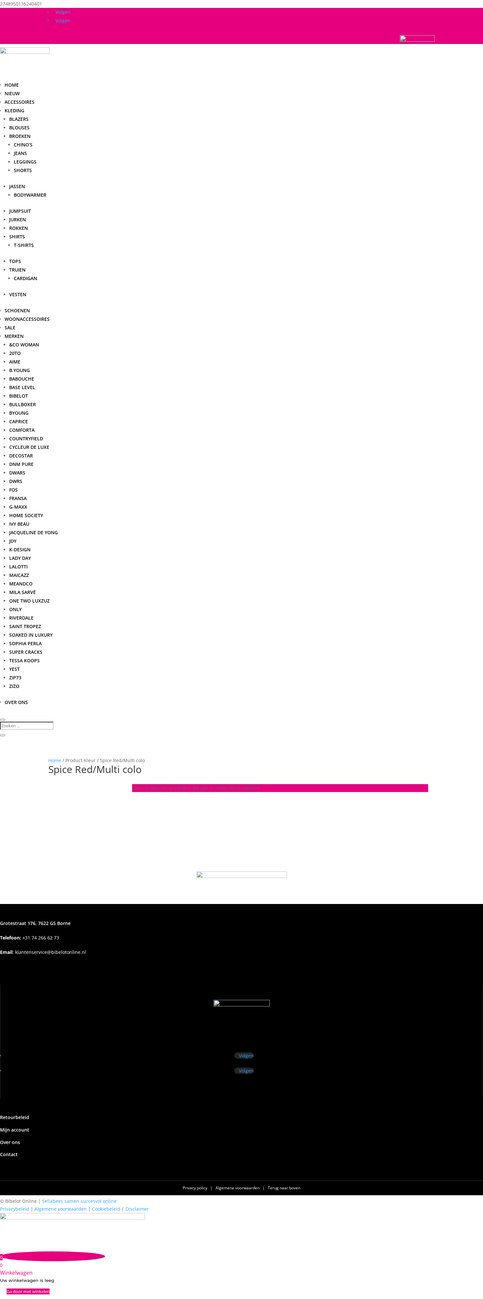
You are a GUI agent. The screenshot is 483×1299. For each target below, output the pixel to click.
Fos (13, 490)
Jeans (20, 153)
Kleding (14, 110)
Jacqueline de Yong (33, 532)
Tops (15, 261)
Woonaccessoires (27, 319)
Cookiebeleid (106, 1209)
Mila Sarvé (22, 592)
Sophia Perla (25, 643)
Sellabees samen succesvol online (79, 1201)
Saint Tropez (25, 626)
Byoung (19, 413)
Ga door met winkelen (28, 1291)
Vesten (17, 294)
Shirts (17, 236)
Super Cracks (25, 652)
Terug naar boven (284, 1188)
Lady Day (20, 558)
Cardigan (25, 278)
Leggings (25, 162)
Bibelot (18, 396)
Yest (14, 669)
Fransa (18, 498)
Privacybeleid (14, 1209)
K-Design (20, 549)
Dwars (17, 473)
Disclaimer (137, 1209)
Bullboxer (22, 404)
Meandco (21, 584)
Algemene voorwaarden (238, 1188)
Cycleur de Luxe (29, 447)
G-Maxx (18, 507)
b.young (19, 370)
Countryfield (26, 438)
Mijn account (14, 1130)
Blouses (19, 127)
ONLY (15, 609)
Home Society (26, 515)
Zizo (14, 686)
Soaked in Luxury (31, 635)
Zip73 (15, 677)
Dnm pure (21, 464)
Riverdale (21, 618)
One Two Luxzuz (29, 601)
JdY (12, 541)
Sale (10, 327)
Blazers (19, 119)
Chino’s (23, 145)
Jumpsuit (20, 211)
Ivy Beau (19, 524)
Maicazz (19, 575)
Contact (9, 1154)
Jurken (17, 219)
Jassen (17, 186)
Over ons (16, 702)
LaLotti (18, 566)
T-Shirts (24, 245)
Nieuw (12, 93)
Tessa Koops (24, 660)
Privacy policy (195, 1188)
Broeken (20, 136)
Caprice (18, 421)
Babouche (21, 379)
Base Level (22, 387)
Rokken (18, 228)
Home (12, 85)
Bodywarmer (30, 195)
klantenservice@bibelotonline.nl (50, 952)
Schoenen (17, 310)
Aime (14, 362)
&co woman (24, 344)
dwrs (15, 481)
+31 (29, 938)
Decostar (21, 455)
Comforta (21, 430)
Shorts (23, 170)
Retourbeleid (14, 1117)
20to (15, 353)
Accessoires (19, 102)
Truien (17, 270)
